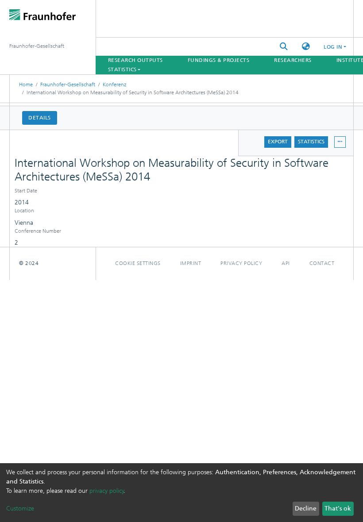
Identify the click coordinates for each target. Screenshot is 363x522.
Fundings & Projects (219, 60)
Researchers (293, 60)
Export (278, 141)
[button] (306, 46)
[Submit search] (284, 46)
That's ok (337, 508)
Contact (322, 263)
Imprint (190, 263)
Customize (20, 508)
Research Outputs (135, 60)
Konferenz (114, 84)
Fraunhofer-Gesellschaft (67, 84)
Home (26, 84)
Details (39, 118)
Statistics (311, 141)
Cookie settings (138, 263)
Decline (306, 508)
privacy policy (106, 491)
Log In (333, 47)
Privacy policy (241, 263)
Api (286, 263)
